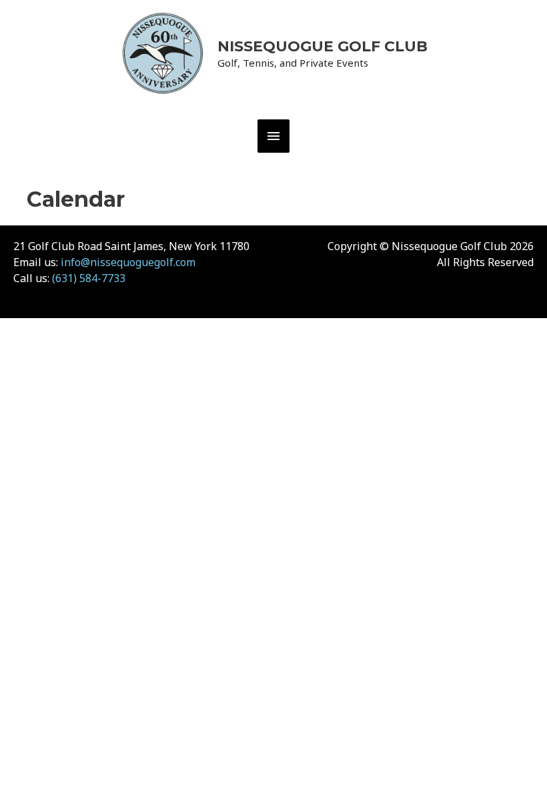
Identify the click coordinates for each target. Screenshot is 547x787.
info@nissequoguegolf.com (128, 262)
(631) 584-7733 (88, 278)
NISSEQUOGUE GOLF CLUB (322, 46)
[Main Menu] (273, 136)
